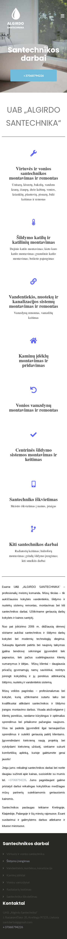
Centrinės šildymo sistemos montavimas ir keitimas (33, 454)
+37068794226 (33, 75)
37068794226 (18, 780)
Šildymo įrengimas (18, 861)
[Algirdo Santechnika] (16, 16)
